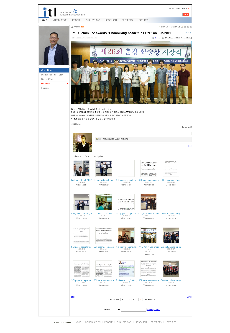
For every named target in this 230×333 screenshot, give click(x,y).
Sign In (174, 27)
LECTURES (143, 20)
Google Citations (48, 79)
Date (86, 156)
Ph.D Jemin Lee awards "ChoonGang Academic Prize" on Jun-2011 (121, 33)
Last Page (148, 299)
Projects (45, 88)
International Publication (52, 75)
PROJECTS (127, 20)
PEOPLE (76, 20)
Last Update (97, 156)
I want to (185, 127)
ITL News (45, 83)
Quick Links (46, 70)
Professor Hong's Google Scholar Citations (135, 280)
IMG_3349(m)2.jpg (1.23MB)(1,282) (113, 139)
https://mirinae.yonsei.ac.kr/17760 (84, 38)
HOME (44, 20)
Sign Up (164, 27)
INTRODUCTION (59, 20)
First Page (114, 299)
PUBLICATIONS (93, 20)
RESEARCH (111, 20)
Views (77, 156)
